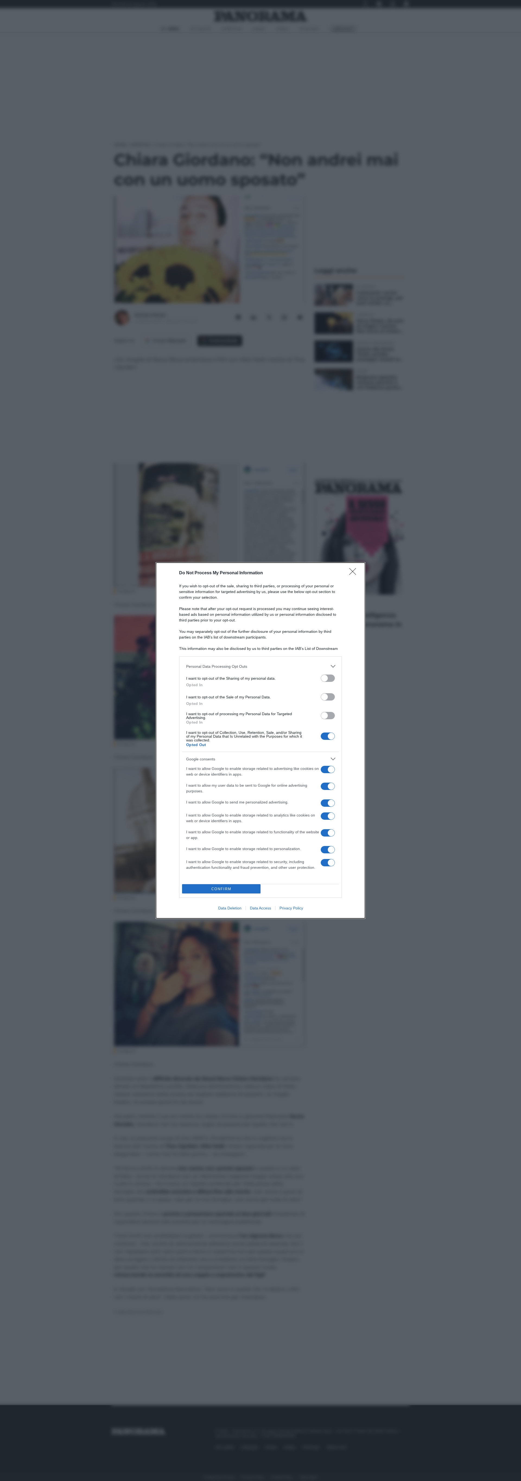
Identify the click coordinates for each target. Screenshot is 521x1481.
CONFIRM (221, 889)
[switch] (328, 678)
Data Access (260, 908)
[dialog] (260, 740)
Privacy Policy (291, 908)
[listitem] (260, 666)
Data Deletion (230, 908)
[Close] (354, 573)
